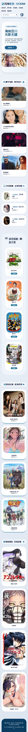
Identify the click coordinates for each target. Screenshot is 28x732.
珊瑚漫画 (9, 11)
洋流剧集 (15, 7)
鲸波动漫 (4, 11)
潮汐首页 (4, 7)
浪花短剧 (21, 7)
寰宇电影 (9, 7)
